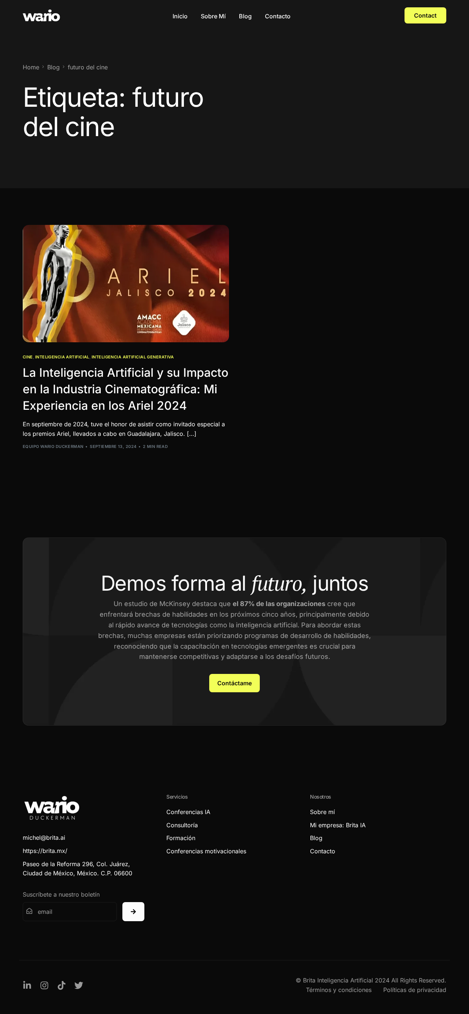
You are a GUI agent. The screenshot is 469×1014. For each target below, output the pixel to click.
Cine (28, 357)
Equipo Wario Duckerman (53, 446)
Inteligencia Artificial (62, 357)
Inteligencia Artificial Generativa (133, 357)
